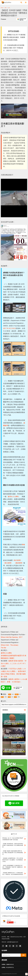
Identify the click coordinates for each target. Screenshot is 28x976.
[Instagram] (10, 946)
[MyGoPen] (6, 3)
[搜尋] (21, 2)
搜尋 (23, 955)
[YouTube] (6, 946)
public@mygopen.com (12, 942)
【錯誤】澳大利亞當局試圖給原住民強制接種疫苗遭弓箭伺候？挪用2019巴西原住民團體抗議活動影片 (14, 736)
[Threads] (16, 946)
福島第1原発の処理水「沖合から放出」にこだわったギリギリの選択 (13, 663)
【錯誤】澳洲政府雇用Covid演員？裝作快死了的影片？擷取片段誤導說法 (14, 751)
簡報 (23, 544)
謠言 (5, 7)
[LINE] (13, 946)
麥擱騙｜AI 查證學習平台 (8, 967)
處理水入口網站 (6, 653)
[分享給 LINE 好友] (6, 687)
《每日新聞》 (17, 560)
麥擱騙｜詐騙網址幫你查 (8, 964)
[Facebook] (3, 946)
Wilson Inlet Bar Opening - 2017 (11, 637)
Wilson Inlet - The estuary (9, 645)
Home (2, 7)
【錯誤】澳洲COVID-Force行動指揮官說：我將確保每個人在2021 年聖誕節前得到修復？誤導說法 (14, 722)
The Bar (3, 648)
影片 (9, 7)
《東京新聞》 (8, 563)
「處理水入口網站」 (13, 496)
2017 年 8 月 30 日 (9, 328)
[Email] (20, 946)
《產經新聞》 (18, 563)
